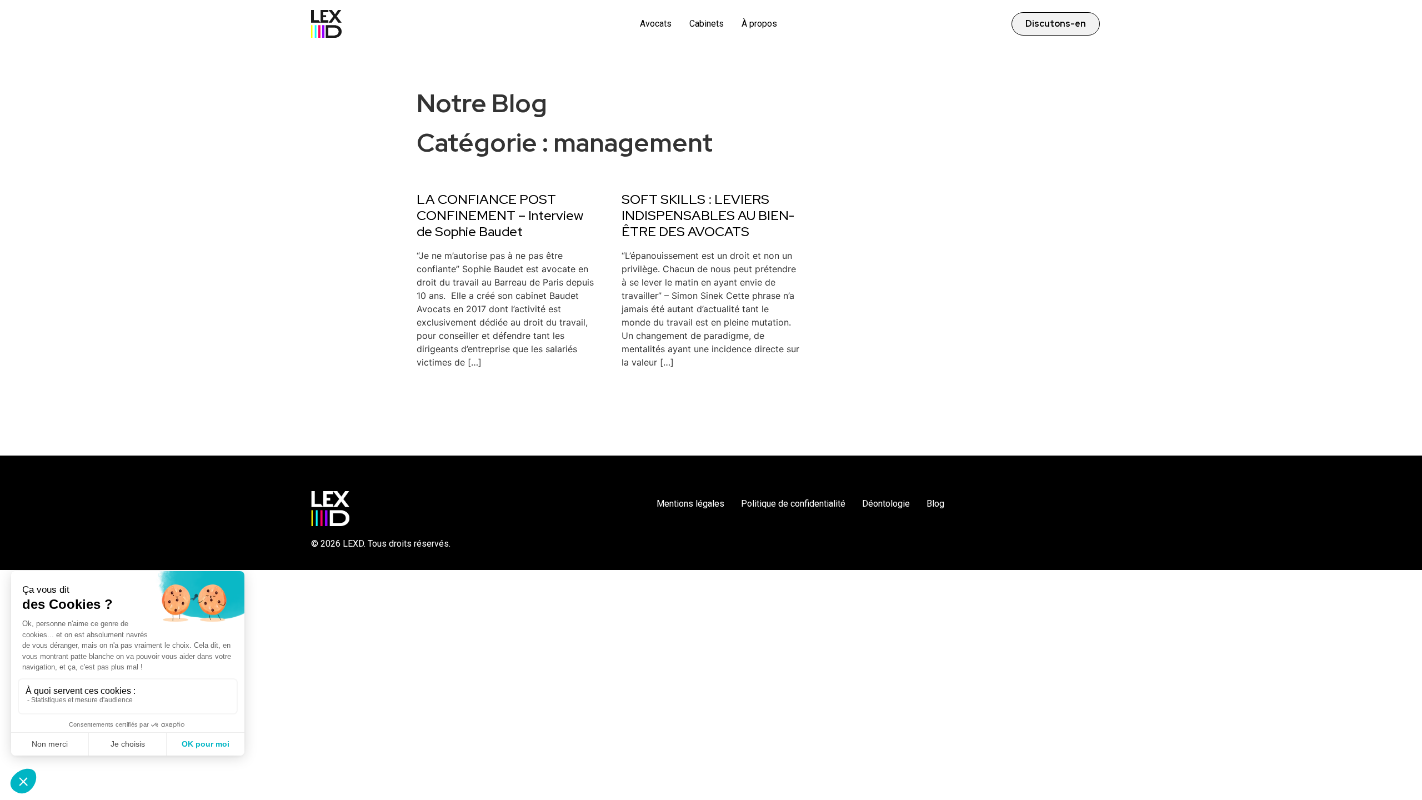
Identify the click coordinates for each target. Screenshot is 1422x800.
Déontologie (886, 503)
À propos (759, 23)
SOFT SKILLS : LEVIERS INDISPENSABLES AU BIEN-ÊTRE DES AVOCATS (708, 215)
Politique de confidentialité (793, 503)
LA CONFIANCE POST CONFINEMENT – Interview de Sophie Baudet (500, 215)
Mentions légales (690, 503)
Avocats (656, 23)
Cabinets (706, 23)
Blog (935, 503)
